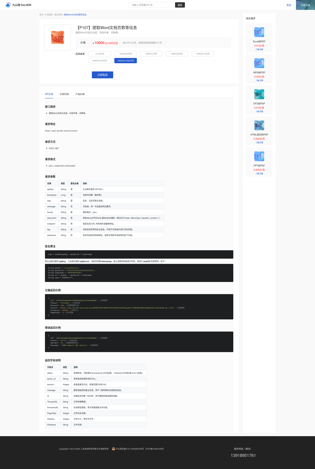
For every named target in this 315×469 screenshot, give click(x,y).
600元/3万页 (177, 53)
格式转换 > (59, 14)
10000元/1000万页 (125, 60)
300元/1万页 (151, 53)
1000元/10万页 (203, 53)
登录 (288, 5)
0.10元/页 (100, 53)
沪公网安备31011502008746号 (130, 448)
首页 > (42, 14)
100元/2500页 (125, 53)
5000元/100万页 (100, 60)
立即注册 (305, 5)
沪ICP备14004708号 (155, 448)
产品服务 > (49, 14)
